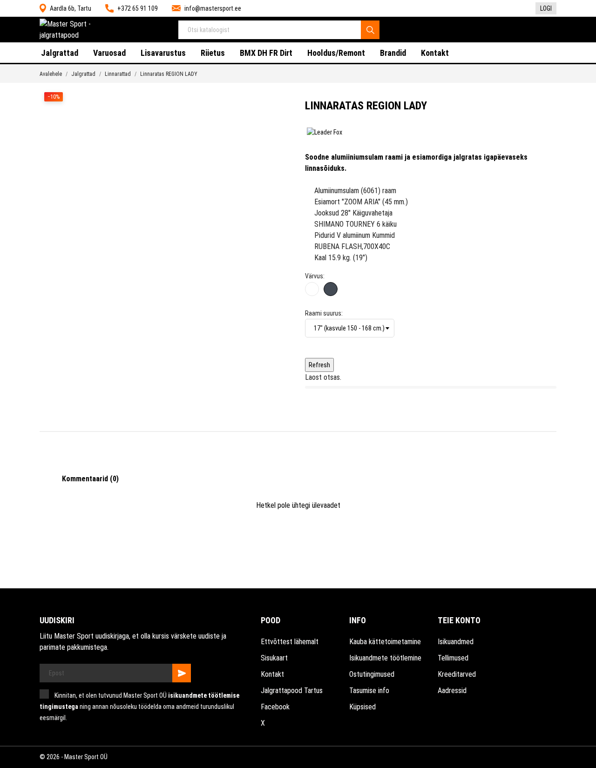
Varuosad (109, 53)
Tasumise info (369, 690)
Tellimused (453, 657)
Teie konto (459, 620)
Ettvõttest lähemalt (289, 641)
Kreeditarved (457, 674)
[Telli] (181, 673)
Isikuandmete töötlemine (385, 657)
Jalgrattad (59, 53)
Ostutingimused (371, 674)
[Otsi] (370, 29)
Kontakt (435, 53)
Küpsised (362, 706)
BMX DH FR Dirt (266, 53)
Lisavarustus (163, 53)
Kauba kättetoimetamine (385, 641)
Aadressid (452, 690)
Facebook (275, 706)
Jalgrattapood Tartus (292, 690)
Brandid (393, 53)
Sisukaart (274, 657)
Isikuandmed (456, 641)
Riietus (213, 53)
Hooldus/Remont (336, 53)
